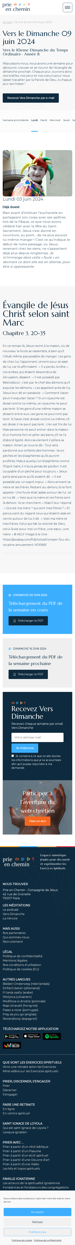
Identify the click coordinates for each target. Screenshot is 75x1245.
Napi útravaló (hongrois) (20, 1005)
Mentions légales (15, 960)
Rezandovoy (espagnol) (20, 1018)
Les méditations (16, 905)
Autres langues (16, 979)
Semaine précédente (16, 120)
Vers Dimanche (14, 914)
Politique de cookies (22, 1240)
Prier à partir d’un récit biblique (25, 1147)
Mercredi (55, 120)
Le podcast (11, 909)
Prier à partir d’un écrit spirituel (25, 1155)
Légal (7, 952)
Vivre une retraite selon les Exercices (29, 1067)
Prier (6, 1085)
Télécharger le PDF (30, 620)
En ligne (9, 1109)
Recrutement (13, 941)
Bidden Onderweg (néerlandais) (26, 984)
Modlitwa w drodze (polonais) (24, 1001)
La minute (10, 918)
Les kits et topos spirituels (21, 1168)
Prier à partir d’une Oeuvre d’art (26, 1160)
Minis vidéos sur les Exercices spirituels (30, 1071)
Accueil (7, 22)
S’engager (10, 1094)
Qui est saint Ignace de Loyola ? (25, 1128)
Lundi (34, 120)
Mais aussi (11, 928)
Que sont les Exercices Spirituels (32, 1062)
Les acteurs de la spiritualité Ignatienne (31, 1183)
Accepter (37, 1212)
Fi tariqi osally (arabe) (18, 992)
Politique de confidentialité (47, 1240)
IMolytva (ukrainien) (17, 997)
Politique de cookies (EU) (21, 969)
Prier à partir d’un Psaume (22, 1151)
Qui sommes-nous (16, 937)
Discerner (10, 1090)
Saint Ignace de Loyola (22, 1123)
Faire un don (37, 821)
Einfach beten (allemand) (21, 988)
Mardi (43, 120)
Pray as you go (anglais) (20, 1014)
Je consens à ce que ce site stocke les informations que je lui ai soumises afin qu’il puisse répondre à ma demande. (36, 761)
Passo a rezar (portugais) (20, 1010)
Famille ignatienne (19, 1178)
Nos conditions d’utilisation (22, 965)
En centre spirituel (16, 1113)
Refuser (37, 1222)
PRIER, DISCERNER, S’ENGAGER (26, 1081)
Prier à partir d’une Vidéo (21, 1164)
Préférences (37, 1232)
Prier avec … (13, 1142)
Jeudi (66, 120)
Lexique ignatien (15, 1132)
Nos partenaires (14, 933)
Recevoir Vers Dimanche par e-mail (30, 98)
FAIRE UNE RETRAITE (19, 1104)
